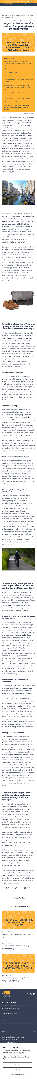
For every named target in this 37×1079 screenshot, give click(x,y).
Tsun (34, 113)
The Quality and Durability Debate (15, 76)
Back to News (20, 898)
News (7, 15)
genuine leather (21, 252)
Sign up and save (9, 1002)
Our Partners (7, 1031)
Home (3, 15)
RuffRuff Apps (27, 113)
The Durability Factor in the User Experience (18, 98)
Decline (17, 1069)
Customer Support (10, 1026)
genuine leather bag (26, 516)
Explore (5, 1021)
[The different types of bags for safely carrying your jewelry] (18, 963)
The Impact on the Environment (14, 102)
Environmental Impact (11, 72)
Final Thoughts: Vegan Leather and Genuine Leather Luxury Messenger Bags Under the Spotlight (16, 107)
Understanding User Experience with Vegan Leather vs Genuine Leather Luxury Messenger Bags (17, 87)
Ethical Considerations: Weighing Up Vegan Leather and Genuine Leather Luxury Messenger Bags (18, 63)
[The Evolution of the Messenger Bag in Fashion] (18, 920)
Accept (17, 1064)
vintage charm (8, 708)
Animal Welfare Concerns (12, 69)
